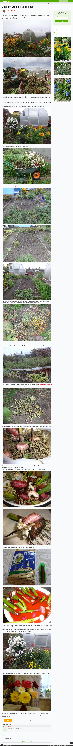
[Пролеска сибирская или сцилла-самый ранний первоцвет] (62, 89)
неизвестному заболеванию (45, 384)
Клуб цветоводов (14, 10)
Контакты (64, 745)
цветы (4, 735)
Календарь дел (22, 3)
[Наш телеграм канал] (65, 30)
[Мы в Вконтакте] (55, 30)
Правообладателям (59, 745)
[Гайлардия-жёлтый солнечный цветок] (62, 48)
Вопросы (49, 3)
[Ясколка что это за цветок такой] (62, 68)
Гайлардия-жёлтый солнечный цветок (61, 60)
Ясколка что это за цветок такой (60, 76)
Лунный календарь (31, 3)
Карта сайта (68, 745)
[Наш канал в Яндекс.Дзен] (63, 30)
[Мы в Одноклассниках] (57, 30)
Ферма (7, 1)
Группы (54, 3)
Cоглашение (53, 745)
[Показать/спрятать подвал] (2, 744)
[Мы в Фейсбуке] (60, 30)
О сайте (49, 745)
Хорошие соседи (41, 3)
